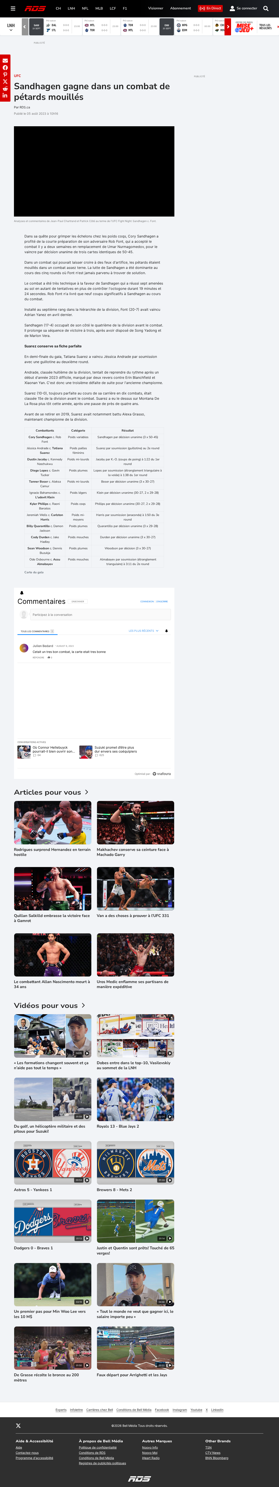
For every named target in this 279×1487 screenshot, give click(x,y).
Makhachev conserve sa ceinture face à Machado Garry (133, 852)
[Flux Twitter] (18, 1425)
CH (58, 8)
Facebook (162, 1410)
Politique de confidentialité (98, 1447)
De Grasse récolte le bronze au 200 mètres (46, 1378)
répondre (38, 657)
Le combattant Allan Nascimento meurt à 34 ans (52, 984)
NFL (85, 8)
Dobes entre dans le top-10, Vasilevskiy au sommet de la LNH (133, 1065)
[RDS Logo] (35, 8)
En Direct (214, 8)
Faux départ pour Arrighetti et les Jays (132, 1375)
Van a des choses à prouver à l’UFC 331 (133, 915)
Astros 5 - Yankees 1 (33, 1189)
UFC (17, 75)
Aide (19, 1447)
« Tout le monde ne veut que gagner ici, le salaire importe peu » (135, 1314)
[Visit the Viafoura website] (161, 774)
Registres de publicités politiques (102, 1463)
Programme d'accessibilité (34, 1458)
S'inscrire (162, 601)
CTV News (212, 1453)
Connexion (147, 601)
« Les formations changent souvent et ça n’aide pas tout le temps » (51, 1065)
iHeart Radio (151, 1458)
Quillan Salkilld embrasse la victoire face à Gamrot (52, 918)
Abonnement (180, 8)
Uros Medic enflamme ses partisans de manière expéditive (132, 984)
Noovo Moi (149, 1453)
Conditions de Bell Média (133, 1410)
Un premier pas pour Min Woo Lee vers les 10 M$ (50, 1314)
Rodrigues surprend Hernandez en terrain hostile (52, 852)
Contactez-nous (27, 1453)
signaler (162, 657)
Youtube (196, 1410)
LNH (71, 8)
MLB (99, 8)
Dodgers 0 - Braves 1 (33, 1248)
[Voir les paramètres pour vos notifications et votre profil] (21, 593)
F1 (125, 8)
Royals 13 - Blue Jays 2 (118, 1126)
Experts (61, 1410)
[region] (94, 687)
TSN (208, 1447)
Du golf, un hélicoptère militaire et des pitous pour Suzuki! (49, 1129)
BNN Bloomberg (216, 1458)
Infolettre (76, 1410)
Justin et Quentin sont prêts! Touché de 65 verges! (135, 1251)
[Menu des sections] (13, 8)
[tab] (37, 631)
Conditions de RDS (92, 1453)
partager (149, 657)
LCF (113, 8)
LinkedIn (217, 1410)
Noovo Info (150, 1447)
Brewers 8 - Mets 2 (114, 1189)
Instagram (180, 1410)
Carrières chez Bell (99, 1410)
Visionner (155, 8)
